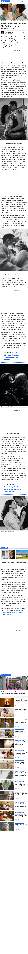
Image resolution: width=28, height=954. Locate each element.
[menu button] (26, 1)
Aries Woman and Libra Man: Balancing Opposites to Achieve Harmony (14, 356)
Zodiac (10, 3)
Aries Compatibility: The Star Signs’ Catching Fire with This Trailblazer (12, 488)
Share (24, 32)
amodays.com (4, 3)
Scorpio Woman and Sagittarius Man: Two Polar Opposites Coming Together (13, 612)
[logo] (5, 1)
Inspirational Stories (19, 729)
